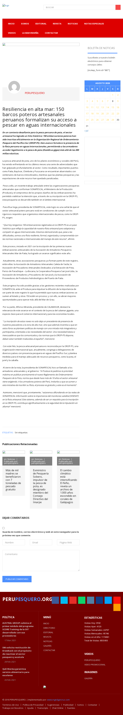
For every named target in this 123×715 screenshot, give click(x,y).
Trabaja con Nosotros (12, 708)
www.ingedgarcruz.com (58, 699)
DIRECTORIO (49, 627)
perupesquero (35, 93)
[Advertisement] (105, 156)
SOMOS (25, 23)
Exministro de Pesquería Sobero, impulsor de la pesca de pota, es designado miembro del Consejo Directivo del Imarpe (41, 486)
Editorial (40, 23)
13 (102, 107)
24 (87, 119)
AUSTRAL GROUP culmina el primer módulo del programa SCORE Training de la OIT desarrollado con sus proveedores (17, 629)
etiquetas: (7, 432)
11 (92, 107)
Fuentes (71, 708)
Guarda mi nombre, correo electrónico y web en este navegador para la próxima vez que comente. (40, 533)
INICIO (46, 623)
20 (102, 113)
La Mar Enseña (30, 32)
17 (87, 113)
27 (102, 119)
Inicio (11, 23)
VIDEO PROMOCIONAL (94, 664)
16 (118, 107)
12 (97, 107)
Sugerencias (53, 704)
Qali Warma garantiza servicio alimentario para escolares (15, 672)
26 (97, 119)
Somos (80, 704)
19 (97, 113)
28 (107, 119)
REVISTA (47, 636)
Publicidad (68, 704)
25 (92, 119)
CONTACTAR (49, 650)
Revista (57, 23)
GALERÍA (47, 645)
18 (92, 113)
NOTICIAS (47, 641)
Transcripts (42, 708)
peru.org (27, 599)
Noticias (73, 23)
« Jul (86, 130)
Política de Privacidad (33, 704)
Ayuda (30, 708)
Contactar (51, 32)
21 (107, 113)
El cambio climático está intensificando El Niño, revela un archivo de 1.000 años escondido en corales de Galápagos (68, 486)
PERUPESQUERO (92, 660)
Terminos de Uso (10, 704)
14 (107, 107)
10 (87, 107)
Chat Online (57, 708)
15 (112, 107)
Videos (12, 32)
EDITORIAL (48, 632)
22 (112, 113)
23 (118, 113)
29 (112, 119)
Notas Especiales (94, 23)
